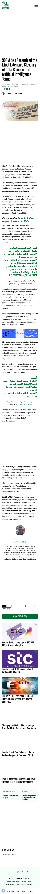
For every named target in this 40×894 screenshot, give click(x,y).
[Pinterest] (20, 98)
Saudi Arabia (16, 606)
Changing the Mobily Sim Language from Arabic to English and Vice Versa (19, 727)
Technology (30, 606)
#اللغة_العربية (16, 383)
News (9, 606)
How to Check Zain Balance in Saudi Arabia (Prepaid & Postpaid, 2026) (18, 754)
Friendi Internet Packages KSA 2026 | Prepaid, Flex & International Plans (18, 780)
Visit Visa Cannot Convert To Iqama (10, 797)
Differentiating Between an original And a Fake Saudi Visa (29, 798)
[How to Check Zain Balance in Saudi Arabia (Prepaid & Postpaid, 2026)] (20, 742)
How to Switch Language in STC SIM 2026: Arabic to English (18, 644)
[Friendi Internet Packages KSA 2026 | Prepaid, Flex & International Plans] (20, 768)
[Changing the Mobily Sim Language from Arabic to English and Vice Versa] (20, 715)
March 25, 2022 (25, 283)
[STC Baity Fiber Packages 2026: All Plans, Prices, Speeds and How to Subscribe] (20, 685)
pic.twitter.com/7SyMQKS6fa (23, 275)
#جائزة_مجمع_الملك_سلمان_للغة (20, 380)
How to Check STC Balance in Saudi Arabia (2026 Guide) (17, 671)
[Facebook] (11, 98)
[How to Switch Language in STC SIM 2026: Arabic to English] (20, 632)
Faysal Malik (17, 93)
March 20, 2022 (25, 404)
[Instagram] (17, 872)
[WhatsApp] (25, 98)
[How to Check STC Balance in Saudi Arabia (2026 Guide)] (20, 659)
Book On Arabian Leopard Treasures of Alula (18, 220)
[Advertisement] (20, 35)
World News (6, 608)
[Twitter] (15, 98)
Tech (3, 84)
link (11, 491)
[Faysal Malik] (4, 93)
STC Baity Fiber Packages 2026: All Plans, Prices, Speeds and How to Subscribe (17, 698)
